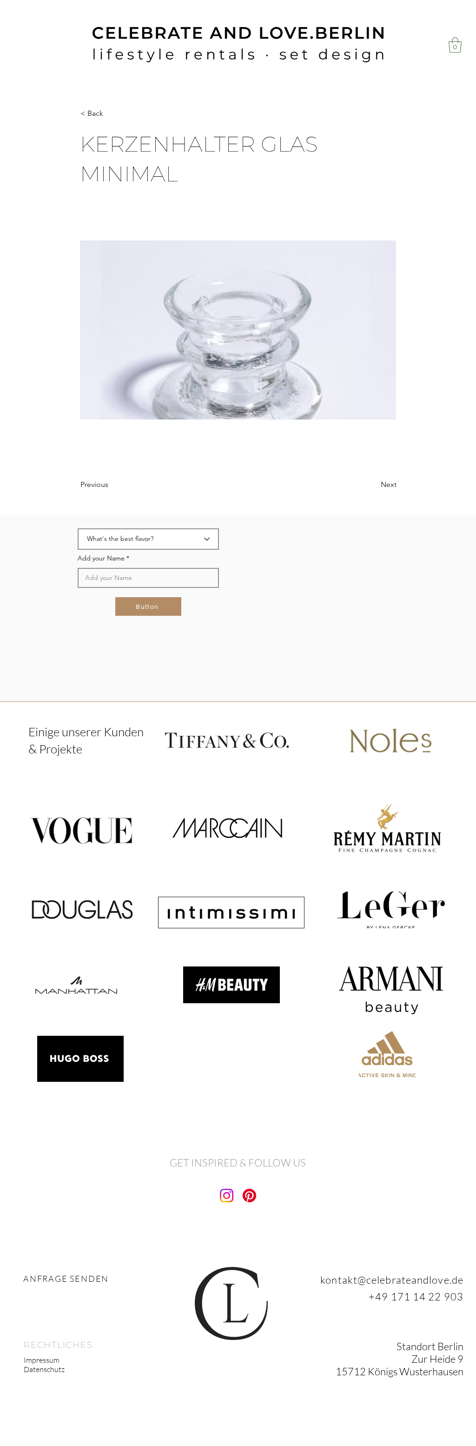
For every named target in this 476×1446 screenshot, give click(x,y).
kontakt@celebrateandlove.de (391, 1279)
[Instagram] (227, 1195)
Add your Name (101, 558)
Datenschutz (44, 1369)
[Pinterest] (249, 1195)
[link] (455, 45)
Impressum (42, 1360)
